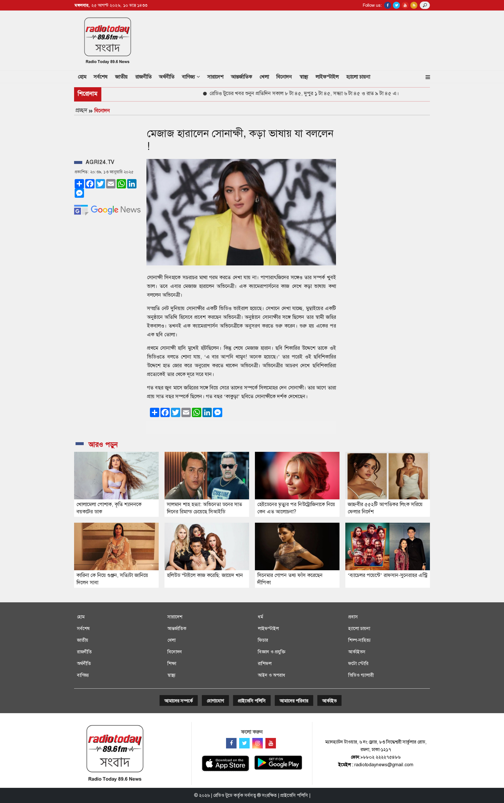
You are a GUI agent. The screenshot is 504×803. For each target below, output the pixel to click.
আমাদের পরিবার (294, 701)
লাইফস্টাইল (327, 76)
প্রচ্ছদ (81, 110)
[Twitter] (244, 743)
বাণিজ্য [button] (189, 76)
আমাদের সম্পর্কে (178, 701)
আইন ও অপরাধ (271, 675)
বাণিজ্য (83, 675)
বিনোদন (284, 76)
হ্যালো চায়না (358, 76)
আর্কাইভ (329, 701)
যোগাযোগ (215, 701)
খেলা (264, 76)
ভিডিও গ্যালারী (361, 675)
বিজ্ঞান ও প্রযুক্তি (271, 652)
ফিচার (263, 640)
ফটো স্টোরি (358, 663)
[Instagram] (257, 743)
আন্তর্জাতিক (241, 76)
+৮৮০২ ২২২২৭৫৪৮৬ (380, 757)
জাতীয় (121, 76)
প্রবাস (353, 617)
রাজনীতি (143, 76)
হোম (84, 76)
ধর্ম (260, 617)
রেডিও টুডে (222, 795)
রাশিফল (265, 663)
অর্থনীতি (166, 76)
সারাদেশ (215, 76)
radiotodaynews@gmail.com (383, 765)
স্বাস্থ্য (304, 76)
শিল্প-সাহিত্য (359, 640)
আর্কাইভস (356, 652)
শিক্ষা (171, 663)
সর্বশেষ (101, 76)
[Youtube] (270, 743)
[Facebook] (231, 743)
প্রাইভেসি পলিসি (252, 701)
